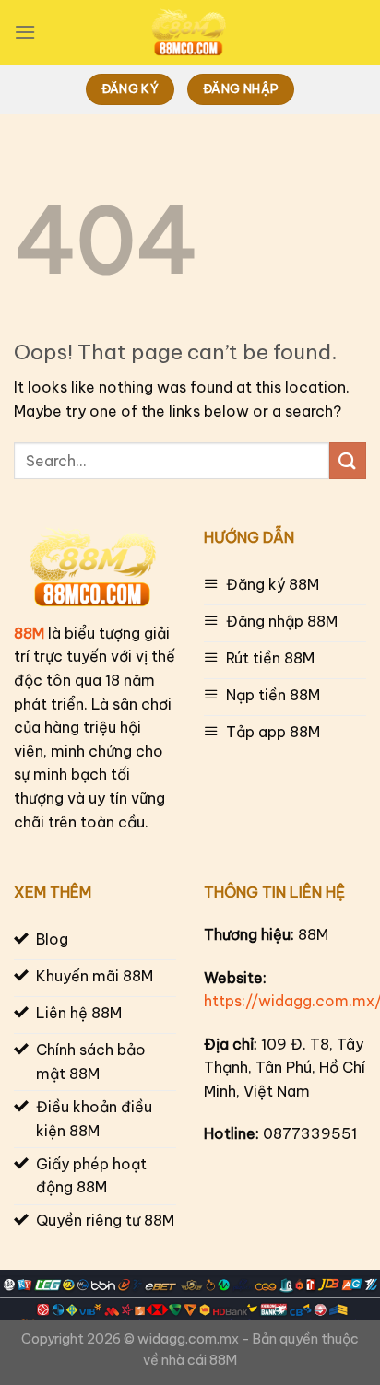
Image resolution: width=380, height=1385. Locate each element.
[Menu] (25, 31)
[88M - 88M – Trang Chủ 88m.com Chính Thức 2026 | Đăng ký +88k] (190, 32)
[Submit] (347, 460)
